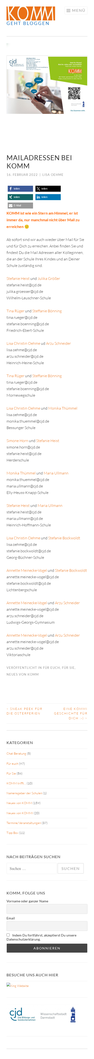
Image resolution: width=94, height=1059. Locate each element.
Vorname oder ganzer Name (27, 901)
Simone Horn (17, 440)
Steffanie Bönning (47, 310)
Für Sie (68, 668)
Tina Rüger (15, 310)
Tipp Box (12, 833)
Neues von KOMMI (20, 813)
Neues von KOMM (23, 674)
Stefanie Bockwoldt (64, 538)
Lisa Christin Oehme (23, 343)
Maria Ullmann (56, 473)
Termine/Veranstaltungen (24, 823)
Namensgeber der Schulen (24, 793)
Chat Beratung (16, 753)
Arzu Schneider (58, 343)
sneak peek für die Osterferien (24, 711)
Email (11, 918)
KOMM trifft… (16, 783)
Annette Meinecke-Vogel (27, 570)
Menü (79, 10)
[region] (47, 95)
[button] (20, 189)
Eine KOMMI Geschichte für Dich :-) (70, 713)
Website (22, 986)
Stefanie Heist (18, 278)
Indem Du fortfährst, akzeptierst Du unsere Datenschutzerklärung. (41, 937)
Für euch (51, 668)
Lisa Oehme (53, 175)
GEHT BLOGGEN (28, 23)
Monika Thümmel (62, 408)
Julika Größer (49, 278)
